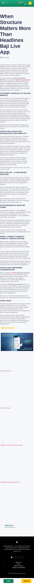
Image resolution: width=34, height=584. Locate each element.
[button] (30, 3)
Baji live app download (23, 80)
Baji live (14, 273)
